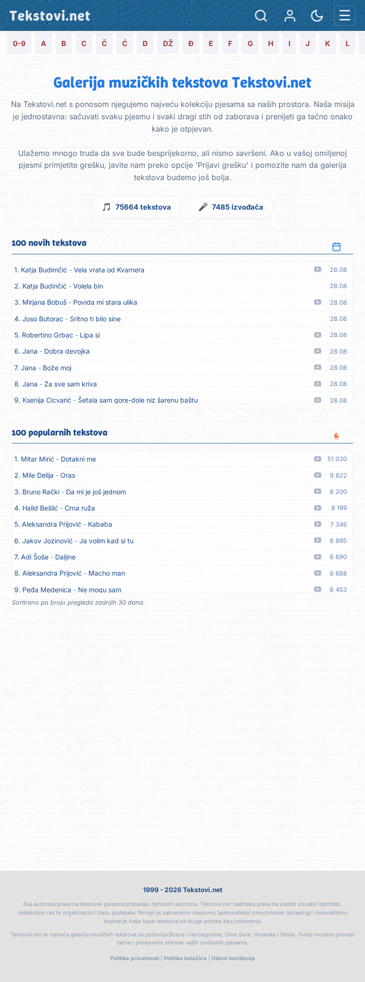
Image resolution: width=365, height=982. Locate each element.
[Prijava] (290, 15)
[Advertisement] (182, 761)
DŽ (168, 43)
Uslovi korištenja (233, 958)
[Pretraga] (261, 16)
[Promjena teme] (317, 15)
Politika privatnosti (134, 958)
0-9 (19, 43)
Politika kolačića (185, 958)
